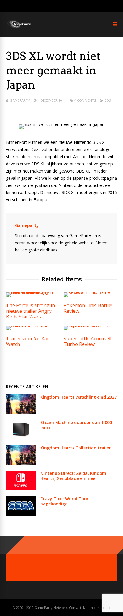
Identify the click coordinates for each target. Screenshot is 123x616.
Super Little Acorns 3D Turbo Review (89, 341)
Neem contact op (97, 607)
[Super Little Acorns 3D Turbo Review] (90, 325)
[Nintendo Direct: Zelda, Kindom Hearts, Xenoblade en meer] (21, 488)
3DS (108, 100)
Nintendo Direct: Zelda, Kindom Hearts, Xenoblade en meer (73, 475)
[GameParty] (18, 27)
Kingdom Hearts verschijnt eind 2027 (78, 397)
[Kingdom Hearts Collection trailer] (21, 463)
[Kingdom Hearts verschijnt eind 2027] (21, 412)
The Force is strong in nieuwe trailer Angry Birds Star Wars (30, 311)
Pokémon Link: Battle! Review (88, 308)
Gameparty (20, 100)
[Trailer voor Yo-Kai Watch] (32, 325)
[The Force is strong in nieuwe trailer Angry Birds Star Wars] (32, 292)
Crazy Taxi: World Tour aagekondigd (64, 501)
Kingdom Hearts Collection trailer (75, 448)
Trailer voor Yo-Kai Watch (27, 341)
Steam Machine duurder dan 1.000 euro (76, 425)
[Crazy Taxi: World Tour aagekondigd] (21, 514)
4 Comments (85, 100)
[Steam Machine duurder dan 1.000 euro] (21, 437)
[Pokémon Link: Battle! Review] (90, 292)
